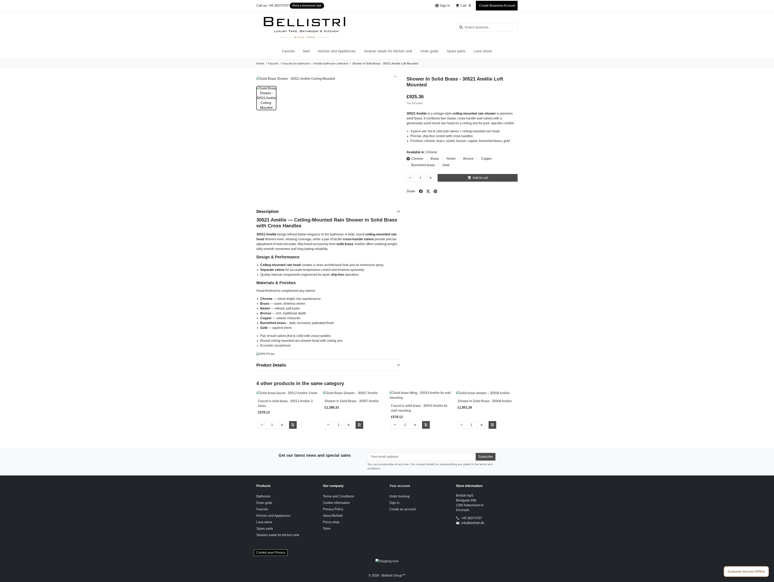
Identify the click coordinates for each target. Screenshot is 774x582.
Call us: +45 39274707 (272, 5)
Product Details (271, 365)
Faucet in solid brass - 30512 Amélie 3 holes (285, 403)
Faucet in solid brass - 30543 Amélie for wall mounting (419, 408)
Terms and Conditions (338, 496)
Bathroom (263, 496)
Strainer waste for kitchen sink (388, 51)
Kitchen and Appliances (337, 51)
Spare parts (456, 51)
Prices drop (331, 522)
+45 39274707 (471, 518)
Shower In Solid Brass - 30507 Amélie (352, 401)
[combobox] (487, 27)
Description (267, 211)
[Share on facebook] (421, 191)
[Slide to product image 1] (266, 98)
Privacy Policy (333, 509)
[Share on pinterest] (435, 191)
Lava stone (264, 522)
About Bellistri (333, 515)
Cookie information (336, 502)
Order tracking (399, 496)
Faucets (288, 51)
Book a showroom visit (306, 5)
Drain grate (429, 51)
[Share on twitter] (428, 191)
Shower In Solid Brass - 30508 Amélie (485, 401)
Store (327, 528)
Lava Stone (483, 51)
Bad (306, 51)
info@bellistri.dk (472, 523)
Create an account (402, 509)
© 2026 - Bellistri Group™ (387, 575)
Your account (399, 486)
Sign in (394, 502)
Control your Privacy (270, 552)
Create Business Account (496, 5)
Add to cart (477, 178)
